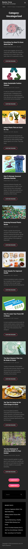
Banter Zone (7, 2)
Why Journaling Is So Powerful (13, 533)
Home (4, 6)
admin (19, 46)
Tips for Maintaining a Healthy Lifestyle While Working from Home (13, 522)
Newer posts (14, 485)
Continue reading (11, 61)
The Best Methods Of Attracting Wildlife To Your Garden (12, 451)
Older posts (14, 480)
